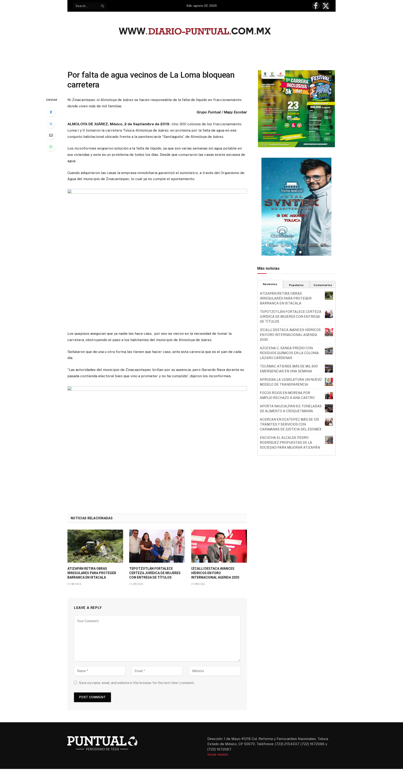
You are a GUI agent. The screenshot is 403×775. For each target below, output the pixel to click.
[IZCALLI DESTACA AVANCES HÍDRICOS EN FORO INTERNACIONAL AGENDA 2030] (219, 546)
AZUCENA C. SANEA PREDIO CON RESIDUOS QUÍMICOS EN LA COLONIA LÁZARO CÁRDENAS (289, 353)
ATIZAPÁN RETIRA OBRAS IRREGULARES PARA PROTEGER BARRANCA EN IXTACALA (91, 573)
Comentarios (322, 285)
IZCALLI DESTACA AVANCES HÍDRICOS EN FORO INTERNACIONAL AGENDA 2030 (215, 573)
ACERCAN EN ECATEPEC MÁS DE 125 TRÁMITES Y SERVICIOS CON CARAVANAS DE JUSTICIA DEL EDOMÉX (291, 424)
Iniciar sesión (217, 754)
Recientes (270, 284)
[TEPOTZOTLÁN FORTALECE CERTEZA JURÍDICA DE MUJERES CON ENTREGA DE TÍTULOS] (157, 546)
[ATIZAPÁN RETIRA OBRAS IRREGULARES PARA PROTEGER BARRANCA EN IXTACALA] (95, 546)
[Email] (50, 135)
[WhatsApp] (50, 146)
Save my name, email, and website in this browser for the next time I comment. (137, 683)
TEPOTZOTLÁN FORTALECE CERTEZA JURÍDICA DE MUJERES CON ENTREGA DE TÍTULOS (155, 573)
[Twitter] (50, 123)
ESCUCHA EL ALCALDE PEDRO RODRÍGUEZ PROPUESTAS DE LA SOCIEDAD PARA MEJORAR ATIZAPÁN (290, 442)
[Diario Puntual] (201, 32)
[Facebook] (50, 112)
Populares (296, 285)
